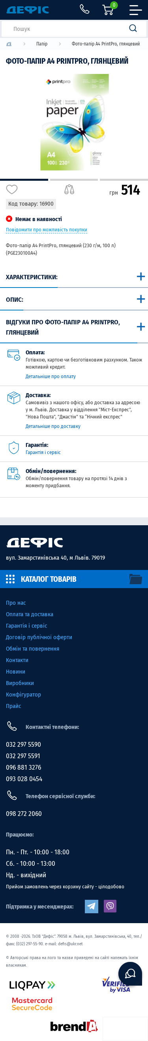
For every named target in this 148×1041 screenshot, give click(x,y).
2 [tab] (74, 180)
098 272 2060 (24, 814)
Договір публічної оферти (39, 637)
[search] (135, 29)
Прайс (13, 706)
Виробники (20, 683)
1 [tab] (24, 180)
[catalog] (74, 579)
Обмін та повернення (32, 648)
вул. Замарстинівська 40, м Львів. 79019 (55, 557)
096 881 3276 (23, 767)
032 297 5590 (23, 744)
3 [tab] (124, 180)
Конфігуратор (23, 694)
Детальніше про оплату (51, 376)
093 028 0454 (24, 779)
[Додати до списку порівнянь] (69, 189)
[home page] (74, 542)
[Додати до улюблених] (12, 189)
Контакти (17, 660)
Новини (15, 671)
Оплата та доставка (29, 614)
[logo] (9, 44)
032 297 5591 (23, 756)
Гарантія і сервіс (43, 452)
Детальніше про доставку (53, 426)
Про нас (16, 602)
